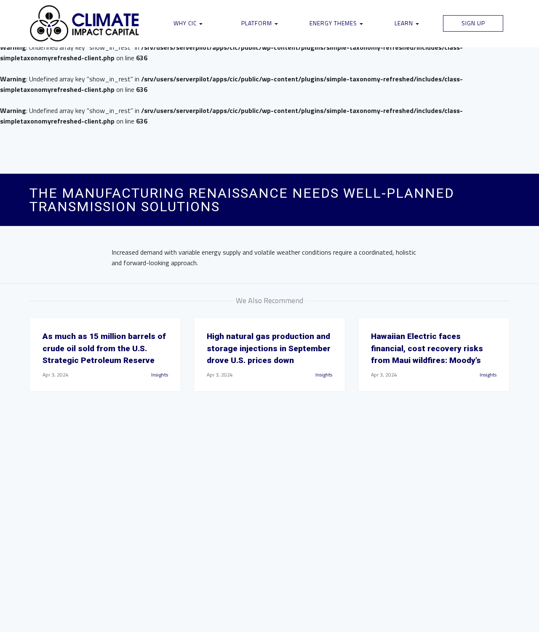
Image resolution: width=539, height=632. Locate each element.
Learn (405, 23)
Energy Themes (334, 23)
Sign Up (473, 23)
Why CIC (185, 23)
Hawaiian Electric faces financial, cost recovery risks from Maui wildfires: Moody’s (427, 348)
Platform (257, 23)
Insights (159, 375)
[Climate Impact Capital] (84, 23)
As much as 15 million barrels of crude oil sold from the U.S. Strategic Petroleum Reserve (104, 348)
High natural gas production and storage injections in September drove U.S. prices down (269, 348)
